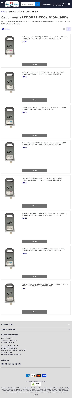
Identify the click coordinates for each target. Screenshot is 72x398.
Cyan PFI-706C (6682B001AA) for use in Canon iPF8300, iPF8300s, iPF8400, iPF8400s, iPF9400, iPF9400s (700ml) (44, 108)
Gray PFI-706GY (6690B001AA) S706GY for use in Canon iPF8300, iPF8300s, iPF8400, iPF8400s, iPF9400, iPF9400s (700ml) (44, 144)
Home (3, 12)
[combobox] (28, 4)
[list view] (68, 29)
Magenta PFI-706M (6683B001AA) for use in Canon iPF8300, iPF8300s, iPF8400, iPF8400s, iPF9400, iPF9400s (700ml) (42, 179)
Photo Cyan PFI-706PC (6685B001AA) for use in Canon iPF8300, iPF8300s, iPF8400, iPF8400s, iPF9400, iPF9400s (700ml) (43, 250)
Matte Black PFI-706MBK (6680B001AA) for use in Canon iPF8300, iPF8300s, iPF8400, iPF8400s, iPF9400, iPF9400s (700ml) (44, 214)
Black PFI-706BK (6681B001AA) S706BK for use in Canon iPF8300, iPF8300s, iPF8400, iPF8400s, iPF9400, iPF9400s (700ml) (44, 73)
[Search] (37, 4)
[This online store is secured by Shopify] (36, 386)
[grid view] (64, 29)
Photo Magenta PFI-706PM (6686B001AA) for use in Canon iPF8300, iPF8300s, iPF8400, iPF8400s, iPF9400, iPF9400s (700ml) (45, 38)
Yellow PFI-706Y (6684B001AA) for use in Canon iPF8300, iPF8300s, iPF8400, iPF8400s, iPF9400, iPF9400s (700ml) (45, 285)
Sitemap (36, 394)
